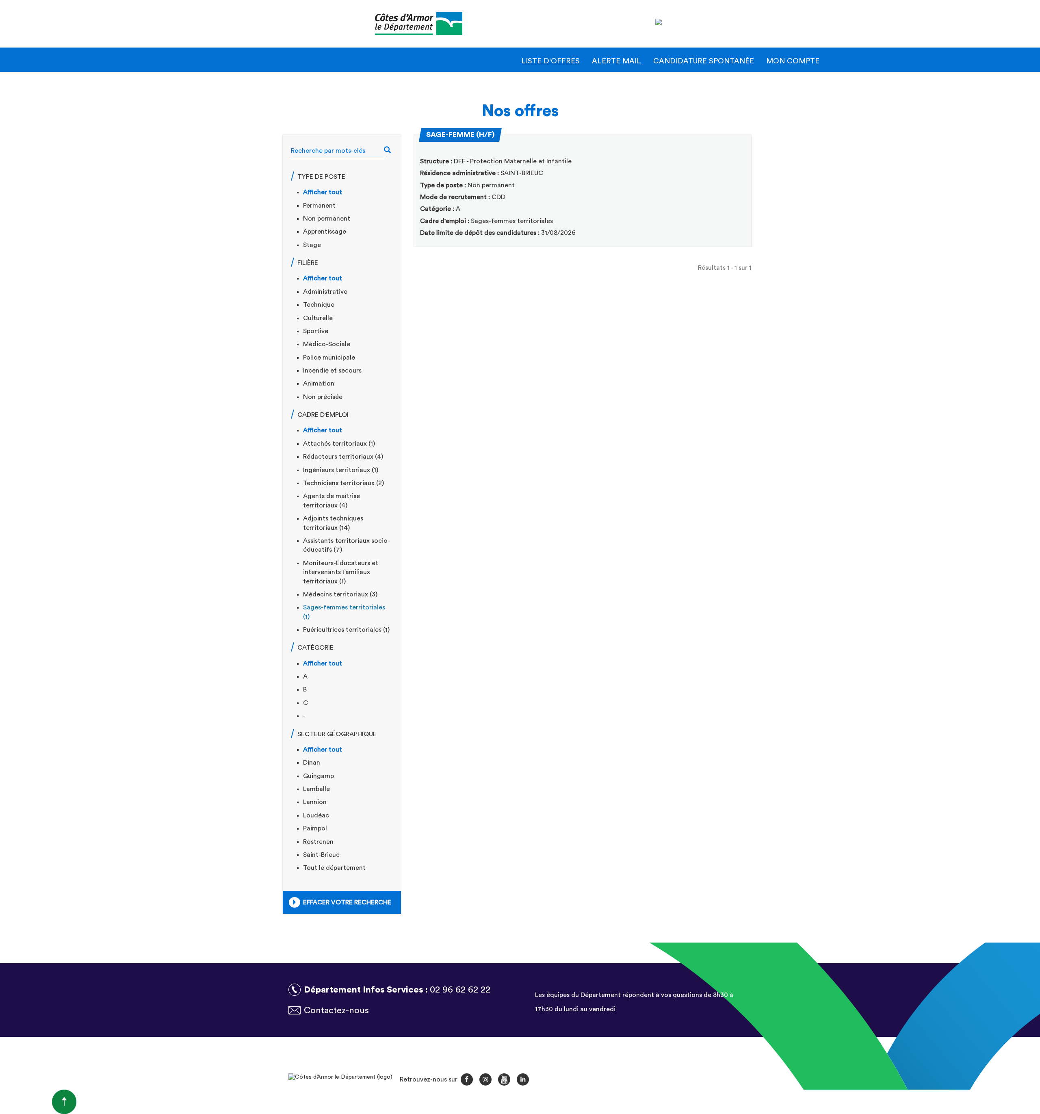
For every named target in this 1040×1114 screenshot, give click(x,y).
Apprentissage (324, 231)
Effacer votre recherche (347, 902)
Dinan (311, 762)
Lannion (315, 802)
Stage (312, 245)
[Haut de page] (38, 1101)
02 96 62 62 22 (460, 989)
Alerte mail (616, 61)
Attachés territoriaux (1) (339, 443)
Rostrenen (318, 842)
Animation (318, 383)
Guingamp (318, 776)
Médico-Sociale (326, 344)
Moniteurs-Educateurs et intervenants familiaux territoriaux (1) (340, 572)
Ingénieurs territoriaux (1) (340, 470)
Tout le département (334, 868)
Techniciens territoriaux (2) (343, 483)
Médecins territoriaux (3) (340, 594)
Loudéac (316, 815)
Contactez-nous (336, 1010)
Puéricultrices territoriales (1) (346, 629)
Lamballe (316, 789)
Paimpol (315, 828)
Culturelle (318, 318)
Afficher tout (322, 192)
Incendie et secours (332, 370)
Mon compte (792, 61)
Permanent (319, 205)
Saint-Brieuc (321, 855)
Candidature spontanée (703, 61)
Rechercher (391, 150)
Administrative (325, 291)
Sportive (315, 331)
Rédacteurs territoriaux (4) (343, 456)
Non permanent (326, 218)
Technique (318, 304)
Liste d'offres (550, 61)
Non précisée (322, 397)
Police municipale (329, 357)
